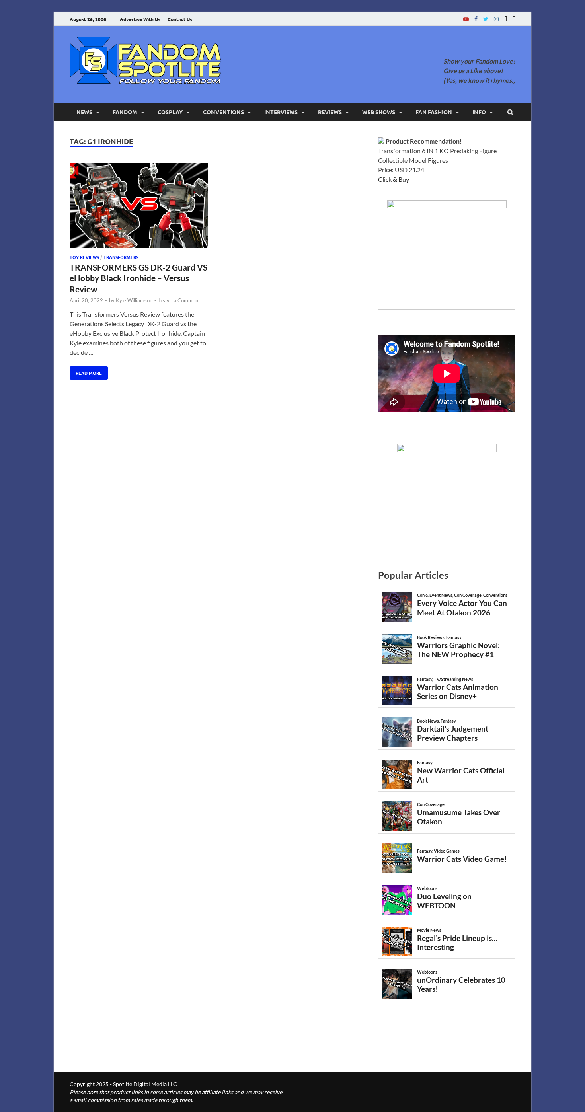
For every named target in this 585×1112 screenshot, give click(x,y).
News (84, 111)
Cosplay (170, 111)
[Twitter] (485, 19)
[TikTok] (514, 19)
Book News (428, 720)
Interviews (281, 111)
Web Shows (378, 111)
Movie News (429, 930)
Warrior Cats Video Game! (462, 858)
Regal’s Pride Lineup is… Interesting (457, 942)
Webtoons (427, 888)
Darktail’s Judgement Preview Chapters (452, 733)
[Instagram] (496, 19)
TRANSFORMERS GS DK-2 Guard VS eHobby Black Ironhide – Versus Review (138, 278)
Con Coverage (468, 595)
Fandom (125, 111)
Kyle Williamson (134, 300)
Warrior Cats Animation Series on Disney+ (457, 691)
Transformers (120, 257)
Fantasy (454, 637)
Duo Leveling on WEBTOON (444, 901)
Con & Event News (434, 595)
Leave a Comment (179, 300)
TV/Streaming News (453, 679)
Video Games (447, 850)
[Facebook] (476, 19)
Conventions (223, 111)
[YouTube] (466, 19)
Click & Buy (393, 179)
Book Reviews (431, 637)
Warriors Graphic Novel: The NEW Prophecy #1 (458, 650)
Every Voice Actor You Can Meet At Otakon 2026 (462, 607)
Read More (86, 371)
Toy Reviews (84, 257)
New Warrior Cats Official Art (461, 775)
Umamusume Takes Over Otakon (458, 817)
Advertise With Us (140, 19)
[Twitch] (505, 19)
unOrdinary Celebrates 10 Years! (461, 984)
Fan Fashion (433, 111)
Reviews (330, 111)
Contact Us (180, 19)
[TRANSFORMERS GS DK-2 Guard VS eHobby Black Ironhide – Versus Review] (139, 207)
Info (479, 111)
